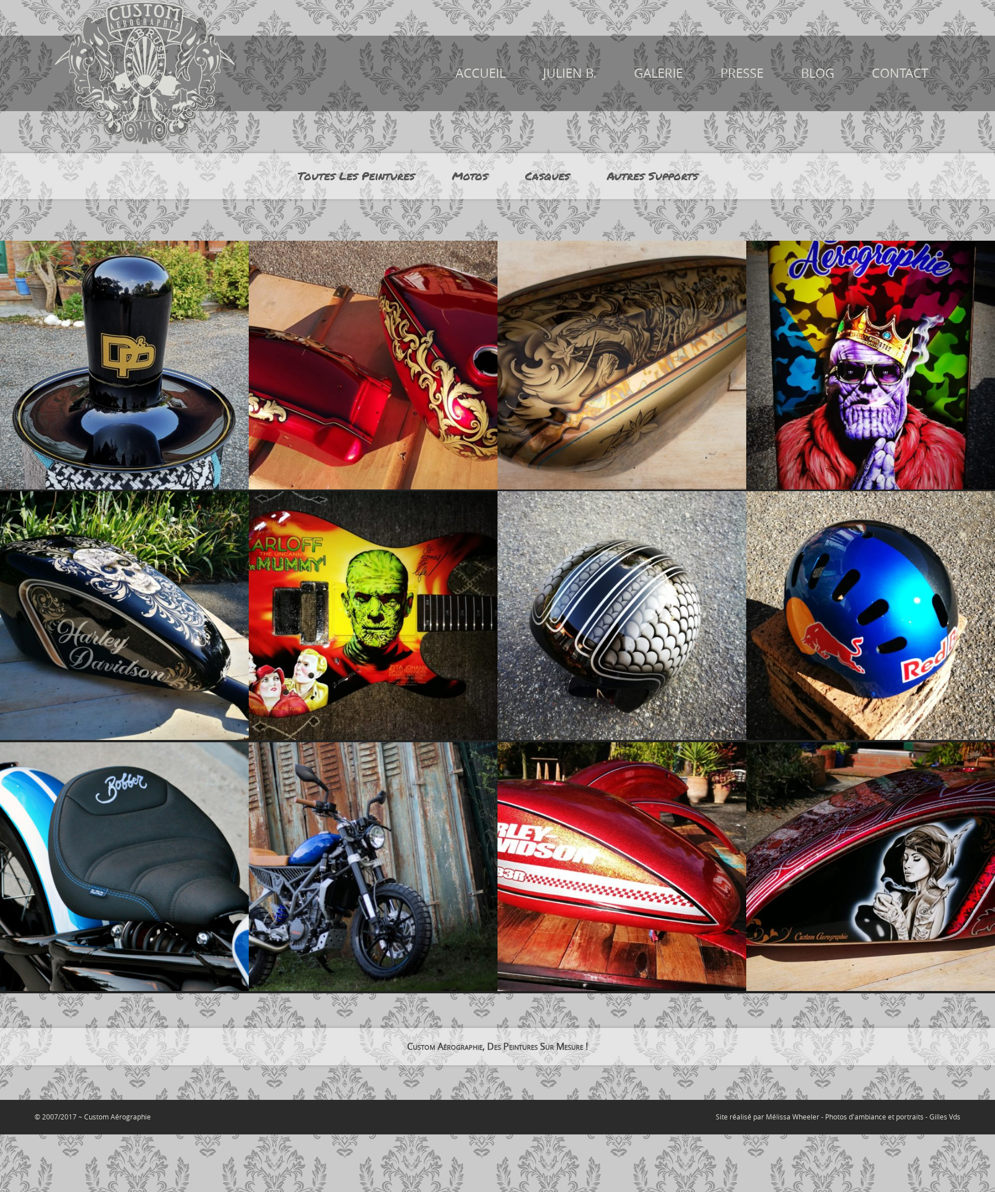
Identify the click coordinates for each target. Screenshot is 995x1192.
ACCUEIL (480, 73)
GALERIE (658, 73)
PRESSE (742, 73)
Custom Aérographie (117, 1116)
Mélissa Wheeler (792, 1116)
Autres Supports (652, 176)
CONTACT (900, 73)
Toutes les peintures (356, 176)
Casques (547, 176)
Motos (470, 176)
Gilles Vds (944, 1116)
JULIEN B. (570, 73)
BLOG (817, 73)
